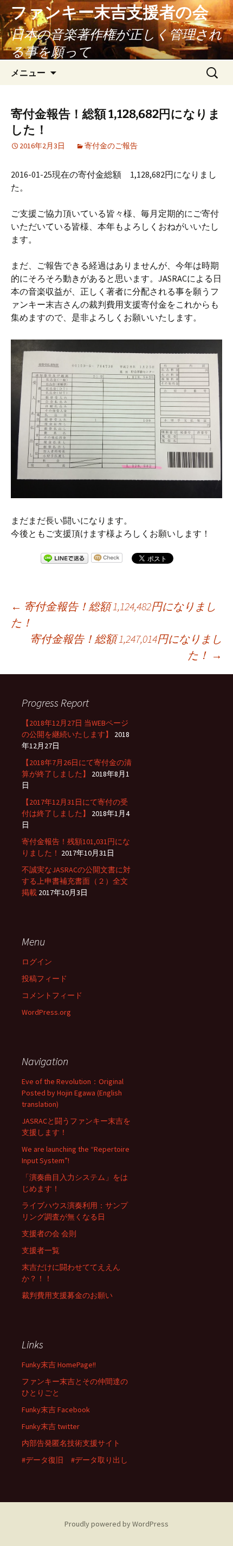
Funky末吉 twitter (51, 1426)
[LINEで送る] (64, 559)
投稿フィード (44, 978)
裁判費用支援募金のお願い (67, 1295)
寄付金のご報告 (111, 146)
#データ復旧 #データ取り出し (75, 1460)
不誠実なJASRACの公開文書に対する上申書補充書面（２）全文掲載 (76, 881)
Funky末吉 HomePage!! (59, 1364)
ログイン (37, 962)
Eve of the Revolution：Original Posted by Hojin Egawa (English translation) (73, 1093)
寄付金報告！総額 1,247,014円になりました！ (126, 647)
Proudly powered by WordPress (116, 1524)
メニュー (28, 72)
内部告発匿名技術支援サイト (71, 1443)
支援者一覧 (41, 1250)
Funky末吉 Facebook (56, 1409)
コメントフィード (52, 995)
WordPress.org (46, 1012)
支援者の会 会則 (49, 1233)
